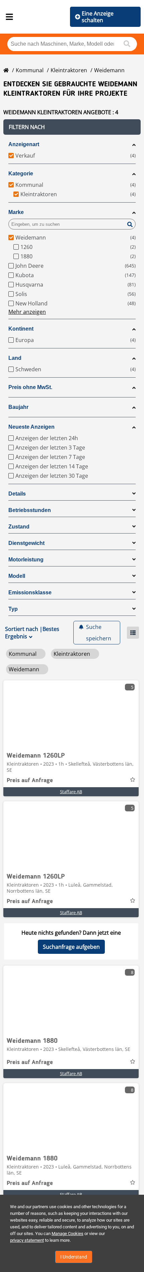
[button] (72, 127)
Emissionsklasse (30, 592)
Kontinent (20, 329)
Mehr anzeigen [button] (27, 311)
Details (17, 494)
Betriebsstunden (29, 510)
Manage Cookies (67, 1233)
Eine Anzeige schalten (98, 17)
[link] (71, 714)
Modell (16, 576)
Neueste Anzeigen (31, 427)
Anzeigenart (23, 144)
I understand (73, 1257)
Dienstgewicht (26, 543)
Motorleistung (26, 559)
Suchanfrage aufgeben (71, 946)
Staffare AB (71, 792)
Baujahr (18, 407)
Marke (16, 212)
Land (14, 358)
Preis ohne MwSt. (30, 387)
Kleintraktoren (69, 70)
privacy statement (27, 1240)
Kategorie (20, 173)
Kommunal (30, 70)
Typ (13, 609)
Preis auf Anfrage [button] (30, 780)
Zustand (18, 526)
